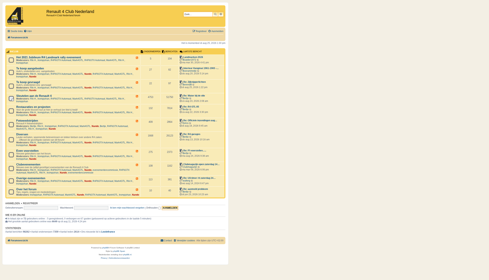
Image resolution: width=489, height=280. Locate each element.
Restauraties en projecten (33, 106)
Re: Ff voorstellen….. (194, 150)
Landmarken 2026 (193, 57)
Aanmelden (12, 203)
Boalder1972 (189, 60)
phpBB (105, 248)
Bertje (186, 98)
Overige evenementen (30, 178)
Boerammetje (190, 71)
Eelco (186, 123)
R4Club (14, 51)
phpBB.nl (127, 255)
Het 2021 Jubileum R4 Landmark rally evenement (48, 57)
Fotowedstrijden (27, 120)
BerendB (187, 84)
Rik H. (33, 60)
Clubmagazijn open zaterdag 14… (201, 164)
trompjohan (43, 60)
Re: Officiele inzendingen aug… (200, 120)
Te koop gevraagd (28, 82)
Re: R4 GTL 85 (191, 106)
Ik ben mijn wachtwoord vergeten (127, 207)
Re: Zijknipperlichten (194, 82)
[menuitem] (28, 31)
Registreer (30, 203)
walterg (186, 180)
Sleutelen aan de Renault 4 (34, 95)
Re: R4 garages (191, 134)
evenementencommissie (105, 170)
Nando (87, 74)
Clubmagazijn (190, 167)
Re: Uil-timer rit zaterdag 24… (199, 178)
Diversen (22, 134)
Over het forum (26, 189)
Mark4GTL (77, 60)
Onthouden (152, 207)
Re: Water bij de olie (194, 95)
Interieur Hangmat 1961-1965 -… (201, 68)
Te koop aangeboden (30, 68)
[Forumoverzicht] (26, 16)
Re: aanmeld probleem (195, 189)
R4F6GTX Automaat (61, 60)
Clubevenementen (28, 164)
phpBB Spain (119, 251)
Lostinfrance (108, 231)
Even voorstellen (27, 150)
